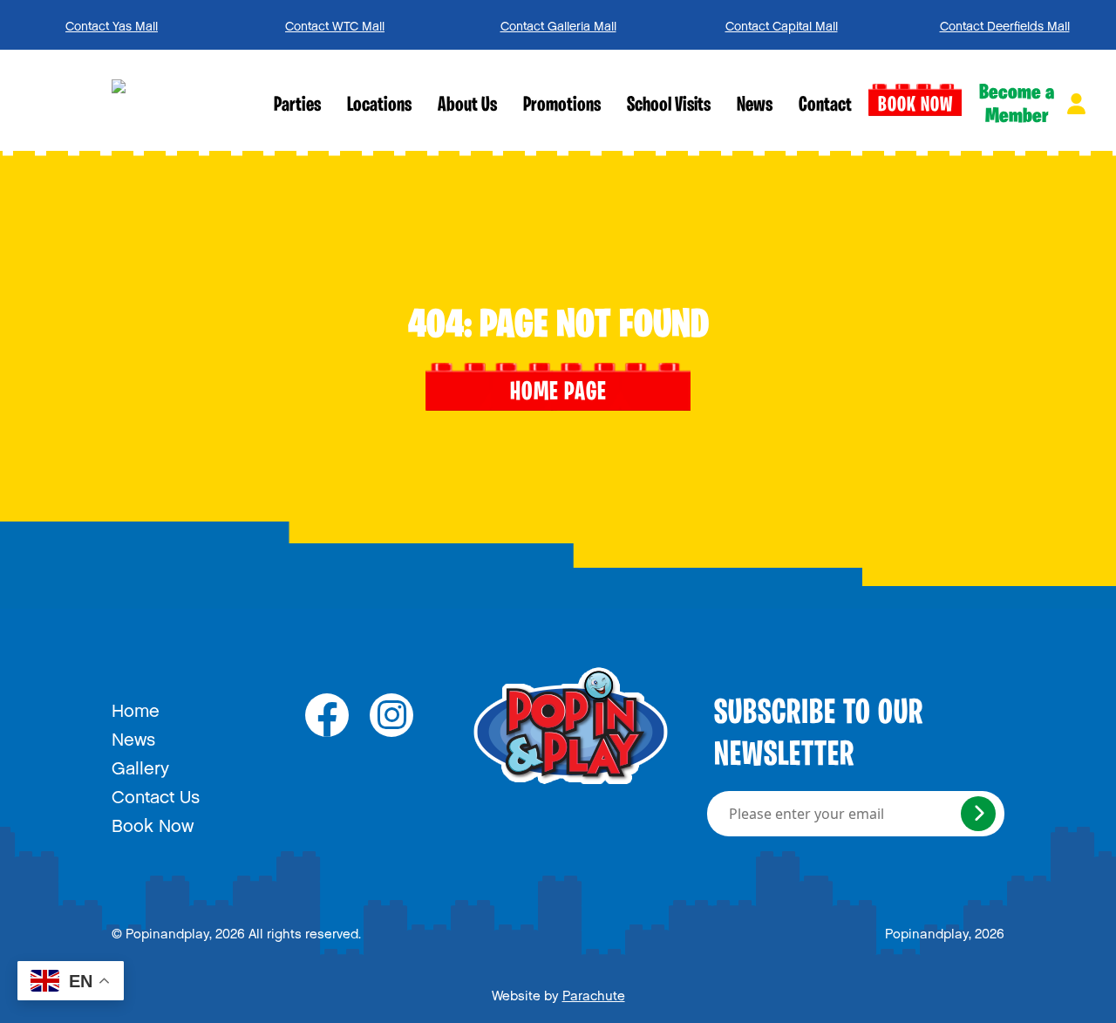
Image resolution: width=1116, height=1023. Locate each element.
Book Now (915, 105)
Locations (379, 105)
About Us (467, 105)
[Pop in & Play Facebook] (327, 715)
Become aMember (1016, 104)
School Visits (669, 105)
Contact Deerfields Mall (1005, 23)
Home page (558, 392)
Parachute (593, 992)
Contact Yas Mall (111, 23)
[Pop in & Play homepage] (186, 100)
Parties (297, 105)
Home (136, 706)
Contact (825, 105)
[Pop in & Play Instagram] (391, 715)
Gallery (140, 764)
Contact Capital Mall (781, 23)
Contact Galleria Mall (558, 23)
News (754, 105)
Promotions (562, 105)
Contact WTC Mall (334, 23)
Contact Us (156, 792)
